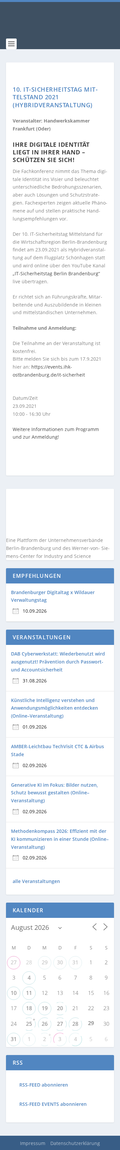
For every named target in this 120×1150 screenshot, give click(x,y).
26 (45, 1023)
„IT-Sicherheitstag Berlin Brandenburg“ (56, 273)
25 (29, 1023)
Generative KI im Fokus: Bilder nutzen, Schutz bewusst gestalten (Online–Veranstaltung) (54, 793)
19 (45, 1008)
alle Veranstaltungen (36, 881)
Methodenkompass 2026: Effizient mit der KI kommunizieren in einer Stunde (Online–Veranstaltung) (60, 839)
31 (75, 962)
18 (29, 1008)
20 (60, 1008)
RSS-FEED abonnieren (43, 1085)
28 (75, 1023)
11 (29, 993)
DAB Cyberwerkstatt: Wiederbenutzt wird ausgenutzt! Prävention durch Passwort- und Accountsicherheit (58, 662)
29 (45, 962)
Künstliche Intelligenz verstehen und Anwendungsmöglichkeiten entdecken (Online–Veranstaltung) (54, 708)
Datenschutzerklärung (75, 1143)
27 (14, 962)
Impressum (32, 1143)
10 (14, 993)
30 (60, 962)
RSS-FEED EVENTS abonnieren (53, 1104)
